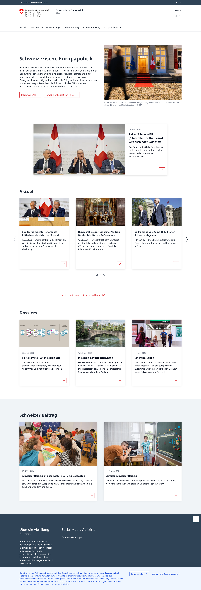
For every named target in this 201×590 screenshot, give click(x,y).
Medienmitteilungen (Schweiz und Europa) (82, 295)
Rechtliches (64, 584)
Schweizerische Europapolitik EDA (70, 11)
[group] (44, 233)
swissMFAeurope (73, 537)
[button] (23, 27)
